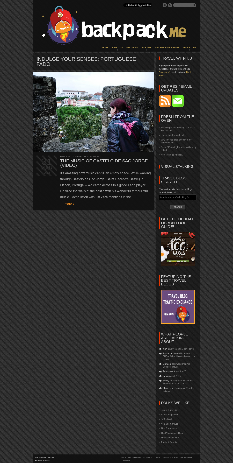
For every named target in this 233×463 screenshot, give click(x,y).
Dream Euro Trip (169, 409)
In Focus (146, 457)
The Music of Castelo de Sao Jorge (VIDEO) (104, 163)
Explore (146, 47)
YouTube (165, 5)
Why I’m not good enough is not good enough (176, 141)
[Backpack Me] (116, 25)
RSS (170, 5)
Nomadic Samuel (169, 423)
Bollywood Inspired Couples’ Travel (176, 365)
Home (105, 47)
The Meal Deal (186, 457)
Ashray (78, 156)
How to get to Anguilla (172, 154)
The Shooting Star (170, 437)
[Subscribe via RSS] (165, 106)
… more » (67, 203)
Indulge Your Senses (167, 47)
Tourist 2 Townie (169, 442)
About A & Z (179, 371)
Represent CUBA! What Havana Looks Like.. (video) (179, 356)
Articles (175, 457)
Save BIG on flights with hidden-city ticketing (178, 148)
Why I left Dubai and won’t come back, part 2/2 (178, 382)
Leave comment (91, 156)
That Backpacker (169, 428)
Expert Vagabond (169, 414)
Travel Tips (189, 47)
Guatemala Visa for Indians (178, 389)
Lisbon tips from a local (172, 135)
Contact (126, 460)
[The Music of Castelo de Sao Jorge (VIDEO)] (93, 112)
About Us (117, 47)
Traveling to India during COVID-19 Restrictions (178, 129)
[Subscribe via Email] (178, 106)
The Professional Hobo (172, 432)
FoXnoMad (166, 419)
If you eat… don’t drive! (182, 348)
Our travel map (134, 457)
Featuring (132, 47)
